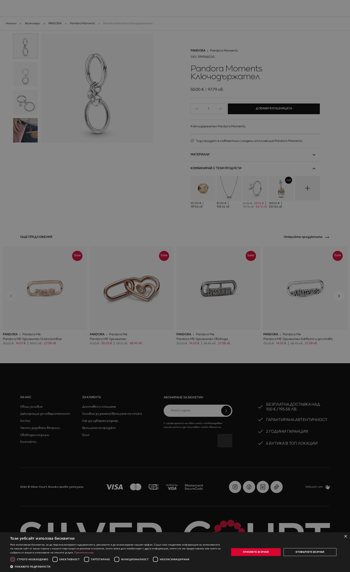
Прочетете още (84, 552)
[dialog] (175, 552)
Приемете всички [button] (256, 552)
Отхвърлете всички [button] (310, 552)
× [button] (345, 536)
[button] (30, 566)
